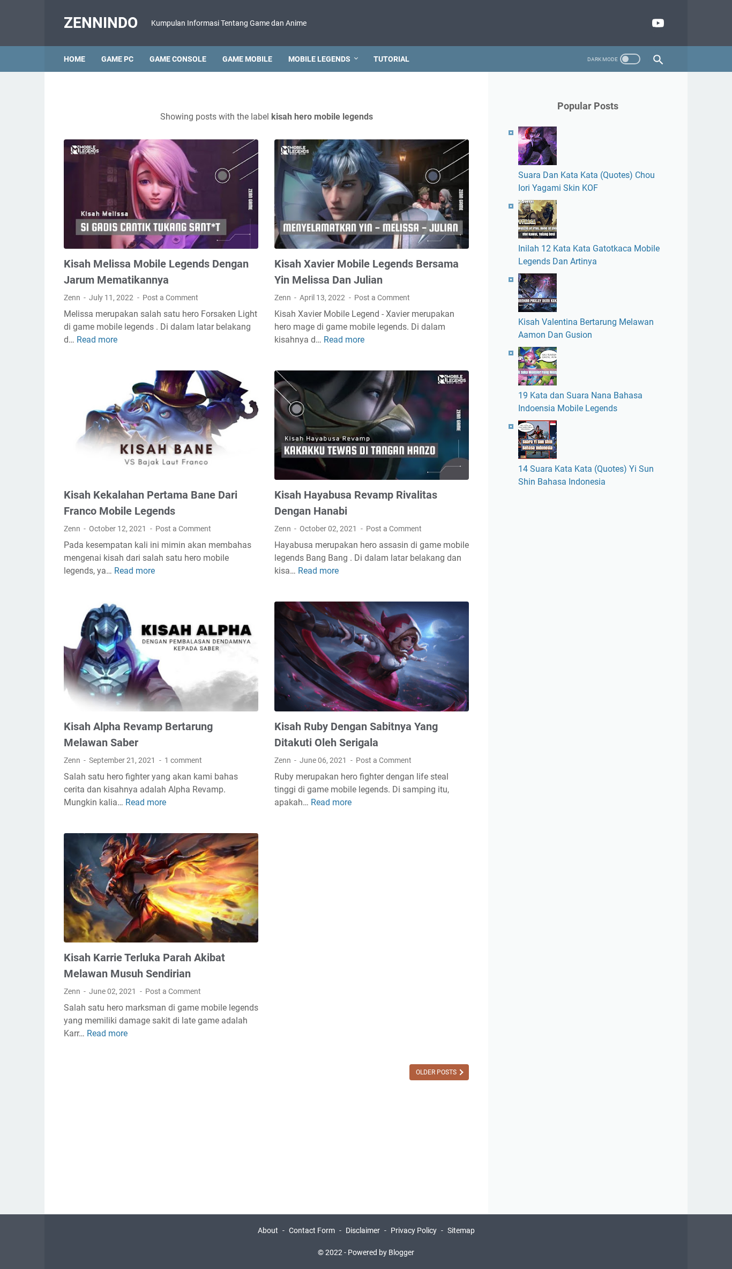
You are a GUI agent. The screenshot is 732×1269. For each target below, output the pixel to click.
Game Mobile (247, 59)
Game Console (178, 59)
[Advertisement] (587, 674)
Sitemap (461, 1230)
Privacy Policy (414, 1230)
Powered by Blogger (381, 1252)
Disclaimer (363, 1230)
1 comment (183, 760)
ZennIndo (101, 23)
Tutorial (391, 59)
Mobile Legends (319, 59)
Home (74, 59)
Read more (97, 340)
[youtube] (656, 23)
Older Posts (437, 1072)
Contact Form (312, 1230)
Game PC (117, 59)
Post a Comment (170, 297)
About (268, 1230)
